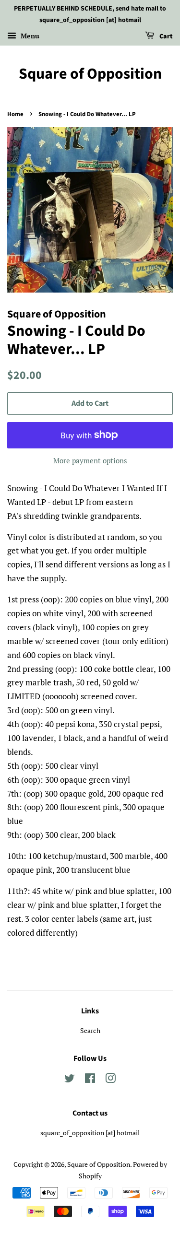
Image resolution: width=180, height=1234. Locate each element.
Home (15, 114)
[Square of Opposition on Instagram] (110, 1079)
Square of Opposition (90, 74)
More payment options (90, 460)
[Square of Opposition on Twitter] (69, 1079)
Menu (29, 35)
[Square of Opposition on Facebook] (90, 1079)
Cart (165, 36)
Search (90, 1030)
